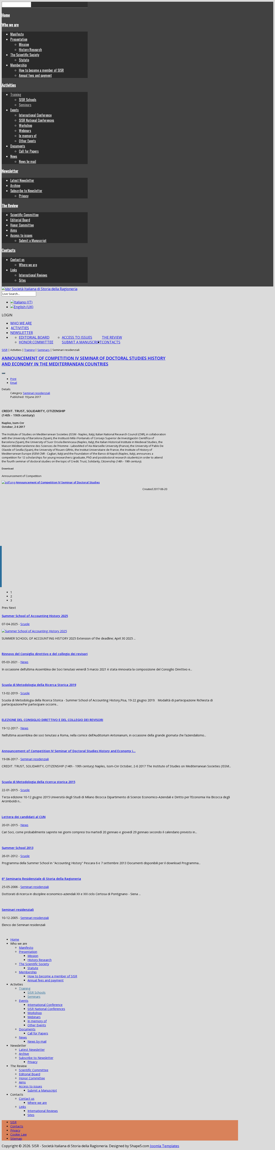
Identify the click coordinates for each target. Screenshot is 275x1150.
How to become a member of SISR (41, 70)
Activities (9, 85)
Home (6, 15)
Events (14, 110)
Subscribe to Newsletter (26, 190)
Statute (24, 59)
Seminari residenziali (36, 393)
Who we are (10, 24)
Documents (17, 146)
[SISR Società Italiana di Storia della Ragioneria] (39, 288)
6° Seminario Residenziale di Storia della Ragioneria (41, 879)
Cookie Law (18, 1134)
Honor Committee (22, 225)
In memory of (28, 135)
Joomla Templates (164, 1146)
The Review (10, 205)
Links (13, 270)
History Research (30, 49)
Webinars (25, 130)
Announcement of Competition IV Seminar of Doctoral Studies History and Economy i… (69, 751)
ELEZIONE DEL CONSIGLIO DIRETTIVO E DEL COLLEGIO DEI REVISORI (52, 720)
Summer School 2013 (17, 848)
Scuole (25, 624)
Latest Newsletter (22, 180)
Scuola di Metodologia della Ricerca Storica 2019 (39, 685)
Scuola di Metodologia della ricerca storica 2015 (38, 782)
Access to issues (21, 235)
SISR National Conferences (36, 120)
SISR (5, 350)
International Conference (35, 115)
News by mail (27, 161)
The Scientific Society (24, 54)
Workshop (25, 125)
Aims (13, 230)
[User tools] (3, 373)
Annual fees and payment (35, 75)
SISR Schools (27, 99)
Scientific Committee (24, 214)
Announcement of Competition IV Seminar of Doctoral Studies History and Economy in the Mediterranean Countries (83, 361)
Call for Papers (29, 151)
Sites (22, 280)
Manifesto (17, 34)
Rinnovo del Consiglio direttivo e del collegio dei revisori (45, 654)
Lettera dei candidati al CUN (24, 817)
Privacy (23, 195)
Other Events (27, 140)
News (13, 156)
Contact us (17, 259)
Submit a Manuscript (32, 240)
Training (15, 94)
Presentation (18, 39)
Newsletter (10, 171)
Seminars (25, 104)
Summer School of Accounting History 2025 (35, 616)
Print (13, 379)
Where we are (28, 264)
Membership (18, 65)
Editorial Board (20, 219)
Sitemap (16, 1138)
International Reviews (33, 275)
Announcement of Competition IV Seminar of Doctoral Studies (58, 482)
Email (13, 383)
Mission (24, 44)
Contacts (8, 250)
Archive (15, 185)
